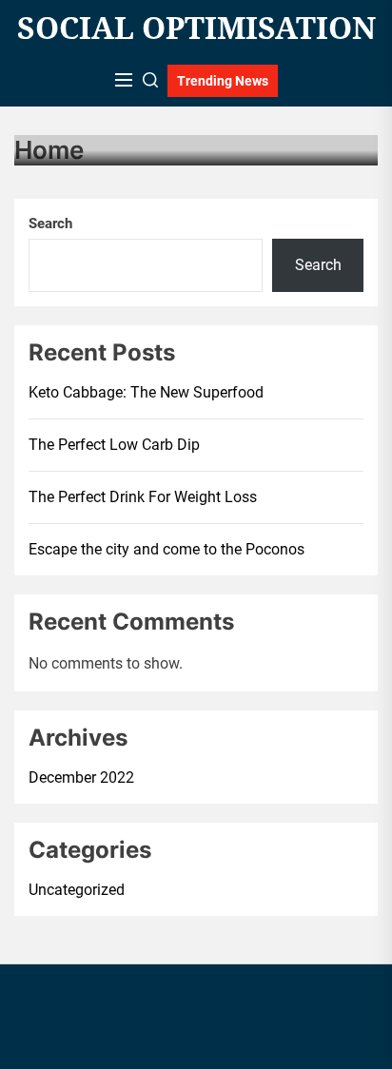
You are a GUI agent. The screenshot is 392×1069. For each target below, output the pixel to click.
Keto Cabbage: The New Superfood (146, 392)
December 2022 (81, 777)
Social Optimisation (196, 28)
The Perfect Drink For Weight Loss (143, 497)
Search (50, 223)
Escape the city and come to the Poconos (166, 549)
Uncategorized (77, 890)
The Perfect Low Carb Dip (114, 445)
